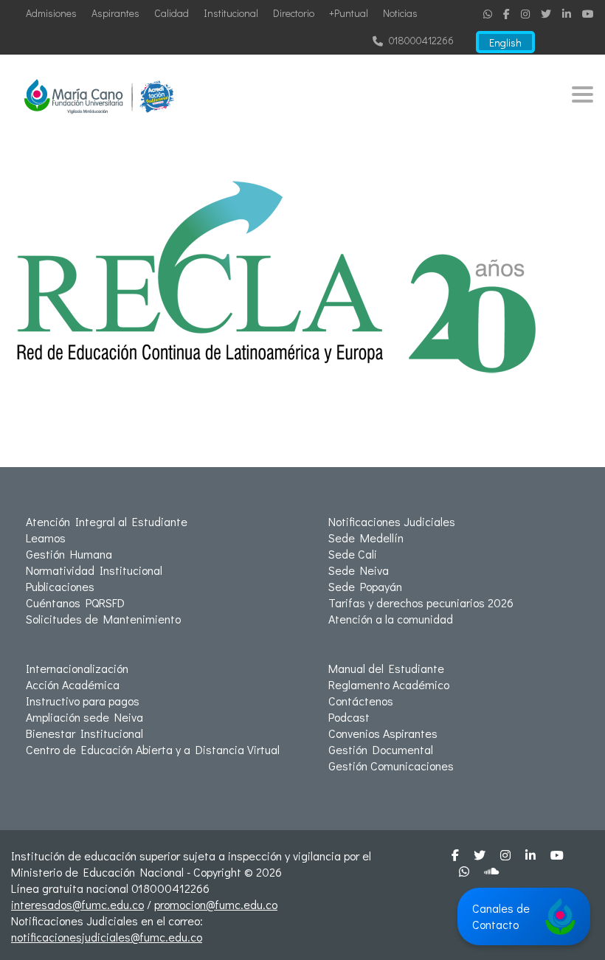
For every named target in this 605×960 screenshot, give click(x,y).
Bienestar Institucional (84, 733)
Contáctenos (360, 700)
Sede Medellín (366, 537)
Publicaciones (60, 586)
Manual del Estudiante (386, 668)
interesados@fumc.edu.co (77, 904)
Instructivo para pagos (82, 700)
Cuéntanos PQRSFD (75, 602)
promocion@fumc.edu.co (215, 904)
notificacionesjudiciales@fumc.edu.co (106, 937)
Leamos (46, 537)
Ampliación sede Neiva (84, 717)
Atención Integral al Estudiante (106, 521)
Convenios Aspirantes (383, 733)
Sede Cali (352, 554)
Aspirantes (115, 13)
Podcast (349, 717)
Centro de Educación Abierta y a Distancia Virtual (153, 749)
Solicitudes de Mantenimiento (103, 618)
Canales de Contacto (501, 916)
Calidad (171, 13)
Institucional (231, 13)
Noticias (400, 13)
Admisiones (51, 13)
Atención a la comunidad (390, 618)
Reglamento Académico (388, 684)
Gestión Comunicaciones (391, 765)
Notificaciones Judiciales (391, 521)
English (505, 42)
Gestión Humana (69, 554)
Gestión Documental (380, 749)
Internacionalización (77, 668)
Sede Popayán (365, 586)
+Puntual (348, 13)
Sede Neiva (358, 570)
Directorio (293, 13)
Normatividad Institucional (94, 570)
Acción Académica (73, 684)
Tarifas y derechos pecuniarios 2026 (421, 602)
